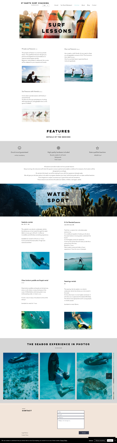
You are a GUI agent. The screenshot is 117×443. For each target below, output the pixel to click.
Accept (110, 440)
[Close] (115, 440)
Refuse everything (100, 440)
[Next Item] (109, 376)
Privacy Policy (63, 440)
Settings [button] (91, 440)
